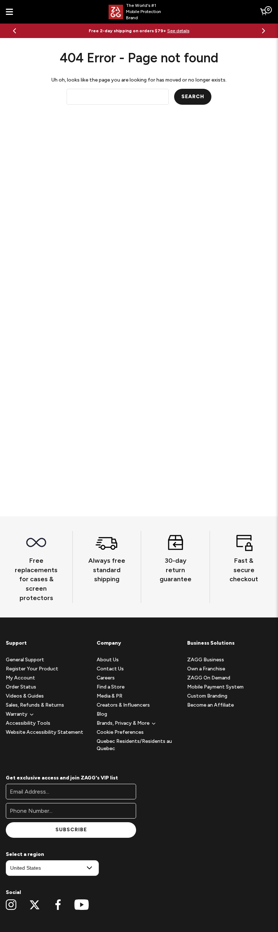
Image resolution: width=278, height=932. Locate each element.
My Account (20, 678)
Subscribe (71, 830)
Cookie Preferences (120, 732)
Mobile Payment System (215, 687)
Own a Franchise (206, 669)
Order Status (21, 687)
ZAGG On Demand (208, 678)
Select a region (25, 854)
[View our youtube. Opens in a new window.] (81, 904)
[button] (17, 714)
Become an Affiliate (210, 705)
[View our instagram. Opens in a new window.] (11, 904)
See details (178, 30)
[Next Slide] (263, 30)
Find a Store (111, 687)
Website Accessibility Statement (44, 732)
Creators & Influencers (123, 705)
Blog (102, 714)
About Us (108, 660)
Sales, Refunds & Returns (35, 705)
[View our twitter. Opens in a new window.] (34, 904)
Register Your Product (32, 669)
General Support (25, 660)
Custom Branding (207, 696)
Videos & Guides (25, 696)
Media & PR (109, 696)
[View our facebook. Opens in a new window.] (58, 904)
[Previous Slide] (14, 30)
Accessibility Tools (28, 723)
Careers (106, 678)
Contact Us (110, 669)
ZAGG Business (205, 660)
